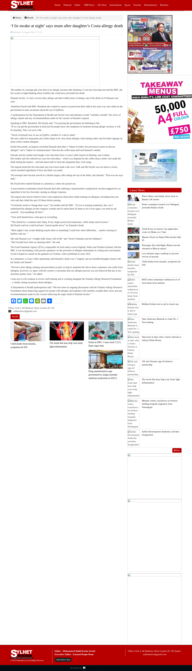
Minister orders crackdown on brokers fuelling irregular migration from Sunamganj (160, 404)
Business (164, 5)
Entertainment (150, 5)
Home (57, 5)
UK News (102, 5)
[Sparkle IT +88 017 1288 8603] (102, 668)
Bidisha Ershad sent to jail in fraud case (160, 304)
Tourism (137, 5)
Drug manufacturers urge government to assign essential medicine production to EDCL (102, 375)
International (116, 5)
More (178, 450)
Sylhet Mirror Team (63, 660)
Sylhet (77, 5)
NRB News (89, 5)
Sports (127, 5)
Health (30, 18)
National (67, 5)
